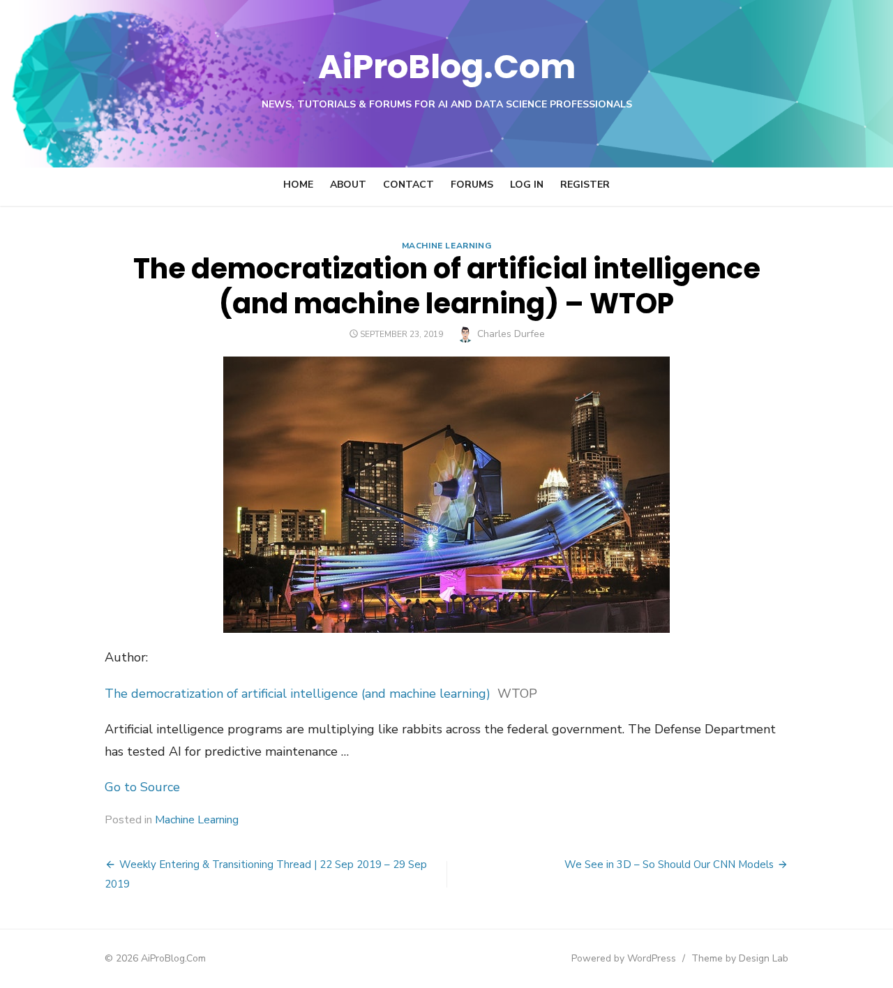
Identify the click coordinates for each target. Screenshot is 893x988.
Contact (408, 184)
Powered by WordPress (623, 958)
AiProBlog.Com (447, 66)
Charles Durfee (511, 333)
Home (298, 184)
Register (585, 184)
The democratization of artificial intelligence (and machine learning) (297, 693)
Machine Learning (447, 245)
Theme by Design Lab (739, 958)
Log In (526, 184)
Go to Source (142, 787)
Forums (472, 184)
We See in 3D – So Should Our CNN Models (669, 864)
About (348, 184)
